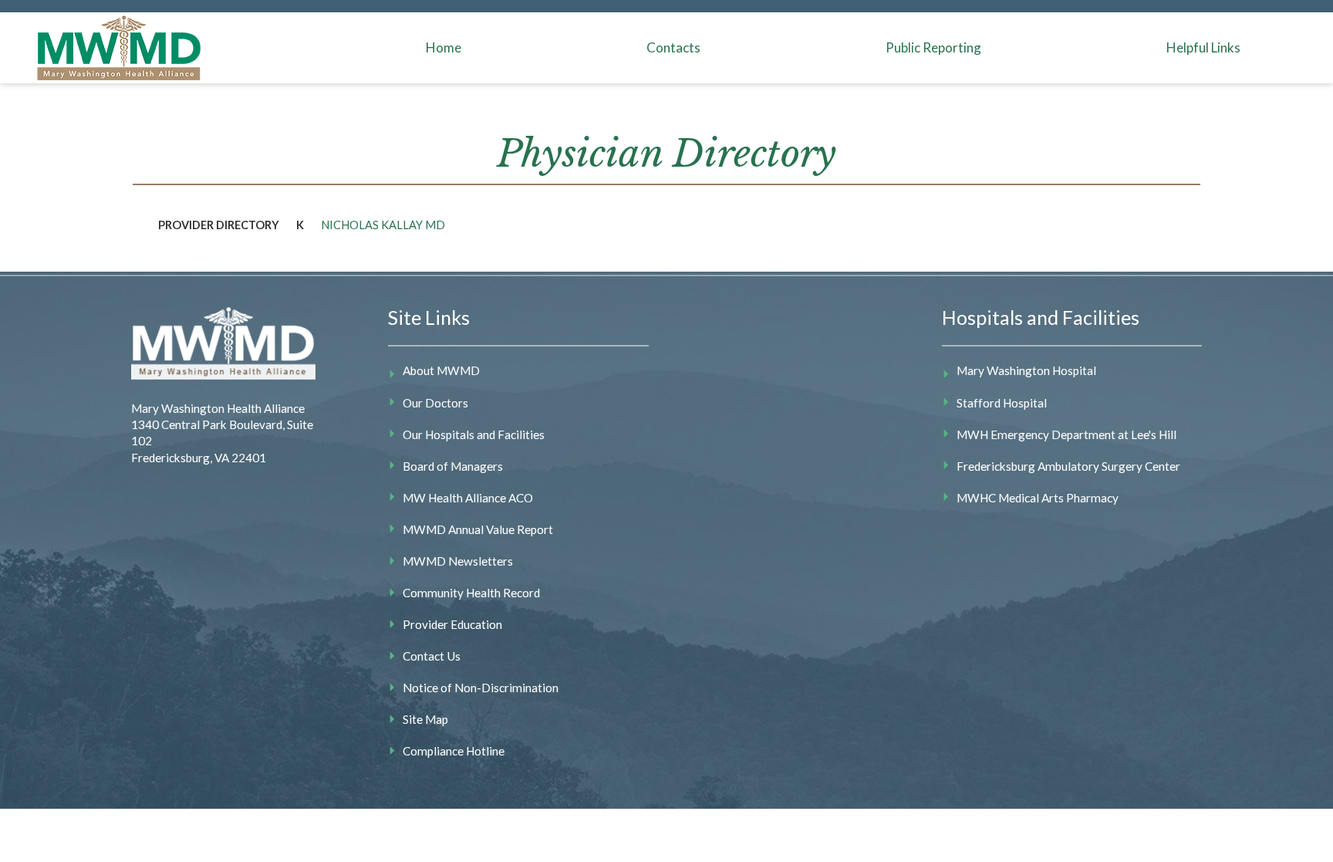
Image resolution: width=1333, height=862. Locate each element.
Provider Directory (218, 225)
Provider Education (452, 624)
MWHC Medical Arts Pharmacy (1038, 498)
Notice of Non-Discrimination (481, 688)
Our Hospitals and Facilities (474, 434)
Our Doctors (435, 403)
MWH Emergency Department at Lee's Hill (1066, 434)
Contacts (673, 47)
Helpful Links (1203, 47)
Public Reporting (933, 47)
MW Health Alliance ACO (468, 498)
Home (443, 47)
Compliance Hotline (454, 751)
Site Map (425, 719)
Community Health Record (471, 593)
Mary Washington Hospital (1026, 370)
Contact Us (432, 656)
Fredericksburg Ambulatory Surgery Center (1068, 466)
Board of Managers (453, 466)
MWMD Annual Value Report (478, 529)
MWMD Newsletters (458, 561)
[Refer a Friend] (1160, 220)
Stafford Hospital (1002, 403)
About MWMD (441, 370)
